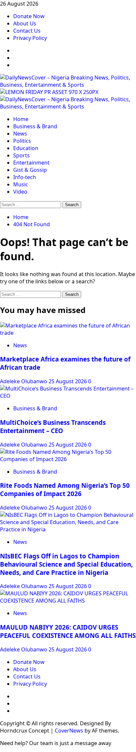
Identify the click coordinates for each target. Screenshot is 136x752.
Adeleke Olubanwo (24, 381)
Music (20, 184)
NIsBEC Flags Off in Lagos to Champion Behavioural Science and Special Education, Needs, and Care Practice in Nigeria (66, 564)
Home (20, 119)
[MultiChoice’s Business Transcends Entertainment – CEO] (68, 395)
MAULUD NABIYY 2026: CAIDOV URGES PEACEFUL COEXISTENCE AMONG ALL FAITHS (68, 631)
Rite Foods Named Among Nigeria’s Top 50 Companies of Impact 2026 (65, 489)
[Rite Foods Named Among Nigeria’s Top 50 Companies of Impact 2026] (68, 459)
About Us (24, 23)
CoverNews (69, 730)
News (20, 133)
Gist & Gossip (30, 169)
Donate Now (29, 16)
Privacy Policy (30, 38)
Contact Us (27, 30)
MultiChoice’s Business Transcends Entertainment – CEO (53, 426)
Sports (21, 155)
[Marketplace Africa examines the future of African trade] (68, 332)
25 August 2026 (68, 381)
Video (20, 191)
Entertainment (31, 162)
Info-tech (24, 177)
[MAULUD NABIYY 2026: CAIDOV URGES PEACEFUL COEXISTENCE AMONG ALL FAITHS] (68, 600)
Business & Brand (35, 126)
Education (25, 148)
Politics (22, 140)
